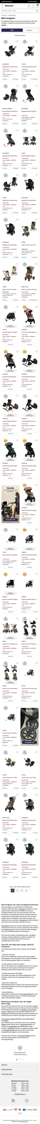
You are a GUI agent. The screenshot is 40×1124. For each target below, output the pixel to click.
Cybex (3, 1012)
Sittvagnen (23, 920)
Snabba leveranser (6, 1)
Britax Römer (32, 1010)
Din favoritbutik (32, 1)
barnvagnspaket (26, 994)
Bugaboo (25, 1010)
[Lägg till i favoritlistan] (17, 41)
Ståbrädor (11, 1028)
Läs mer (3, 25)
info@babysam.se (20, 1094)
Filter (12, 30)
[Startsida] (9, 6)
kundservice (5, 1013)
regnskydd (23, 1024)
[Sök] (37, 11)
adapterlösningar (9, 1030)
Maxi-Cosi (11, 1012)
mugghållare (13, 1026)
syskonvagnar (9, 929)
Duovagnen (5, 926)
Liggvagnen (22, 909)
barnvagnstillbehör (25, 1036)
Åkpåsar (4, 1024)
